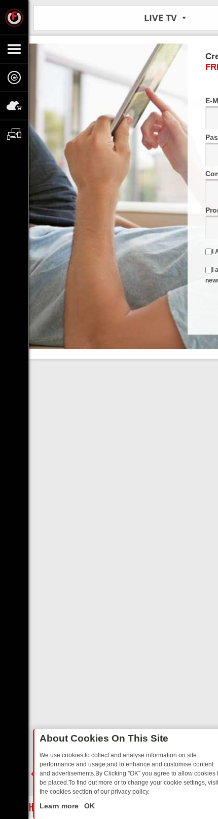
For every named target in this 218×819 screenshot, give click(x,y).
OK (88, 806)
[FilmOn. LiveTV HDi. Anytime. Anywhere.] (14, 17)
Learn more (60, 806)
